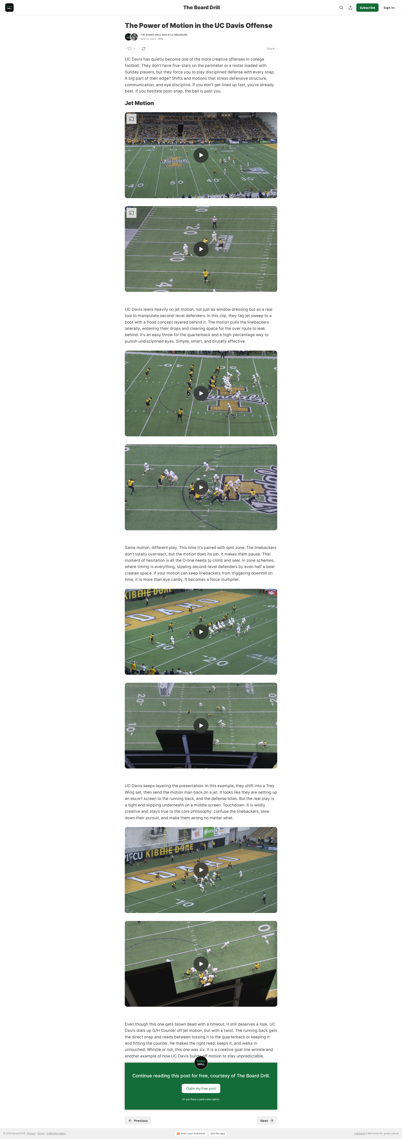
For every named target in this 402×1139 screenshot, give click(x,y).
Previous (141, 1120)
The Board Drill (150, 34)
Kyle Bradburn (177, 34)
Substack (359, 1133)
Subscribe (367, 7)
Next (264, 1120)
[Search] (341, 7)
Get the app (217, 1133)
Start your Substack (193, 1133)
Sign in (389, 7)
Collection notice (56, 1133)
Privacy (31, 1133)
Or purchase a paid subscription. (201, 1099)
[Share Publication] (350, 7)
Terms (41, 1133)
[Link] (119, 103)
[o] (201, 155)
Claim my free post (201, 1088)
